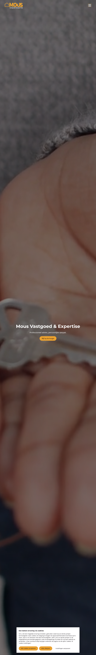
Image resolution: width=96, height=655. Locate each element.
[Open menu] (89, 5)
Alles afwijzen (45, 648)
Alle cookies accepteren (28, 648)
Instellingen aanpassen (63, 648)
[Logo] (14, 5)
